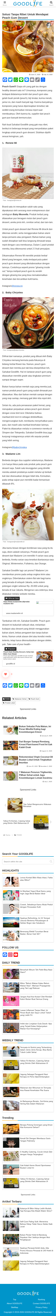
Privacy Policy (41, 1307)
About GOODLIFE (14, 1303)
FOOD (7, 699)
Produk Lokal (10, 703)
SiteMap (14, 1307)
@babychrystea (19, 447)
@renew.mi (17, 286)
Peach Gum (35, 699)
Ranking (41, 1299)
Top (14, 1299)
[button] (51, 861)
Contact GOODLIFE (41, 1303)
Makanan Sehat (20, 699)
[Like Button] (5, 674)
